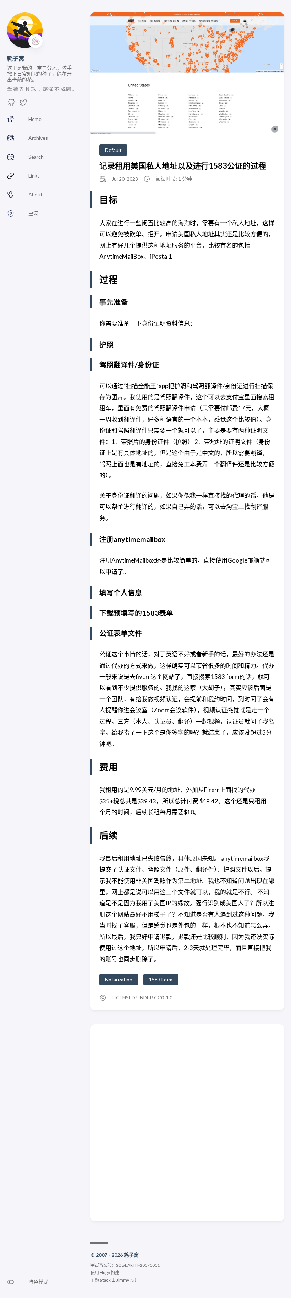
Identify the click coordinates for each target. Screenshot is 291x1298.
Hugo (105, 1272)
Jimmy (122, 1280)
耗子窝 (15, 58)
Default (113, 150)
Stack (105, 1280)
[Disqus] (187, 1122)
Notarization (118, 979)
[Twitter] (23, 104)
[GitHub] (11, 104)
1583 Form (160, 979)
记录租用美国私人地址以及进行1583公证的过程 (182, 165)
